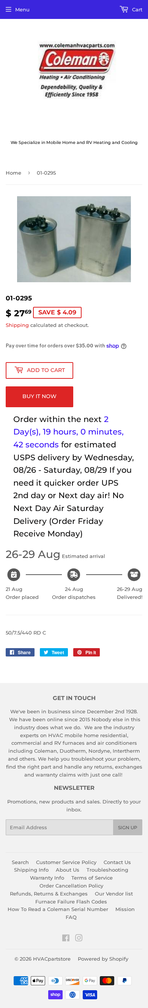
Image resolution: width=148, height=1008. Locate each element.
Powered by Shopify (103, 946)
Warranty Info (47, 865)
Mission (125, 897)
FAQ (71, 905)
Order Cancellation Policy (71, 873)
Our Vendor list (114, 881)
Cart (136, 9)
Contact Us (117, 849)
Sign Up (127, 814)
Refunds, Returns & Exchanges (49, 881)
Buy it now (39, 396)
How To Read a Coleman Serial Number (58, 897)
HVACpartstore (52, 946)
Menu (22, 9)
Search (20, 849)
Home (13, 173)
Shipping (17, 325)
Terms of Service (92, 865)
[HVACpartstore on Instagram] (79, 926)
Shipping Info (31, 857)
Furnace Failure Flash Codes (71, 889)
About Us (67, 857)
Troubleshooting (107, 857)
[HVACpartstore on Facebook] (66, 926)
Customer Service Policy (66, 849)
